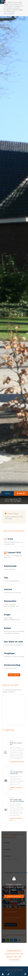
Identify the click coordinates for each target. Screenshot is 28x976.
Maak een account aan (14, 896)
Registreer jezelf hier (17, 761)
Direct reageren (14, 675)
